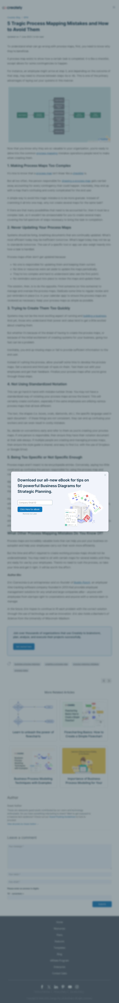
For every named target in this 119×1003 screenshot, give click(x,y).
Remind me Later (30, 514)
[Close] (105, 475)
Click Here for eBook (30, 509)
